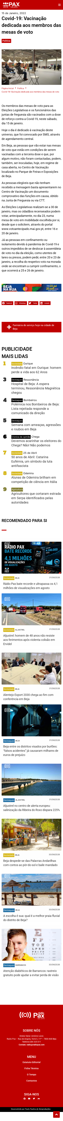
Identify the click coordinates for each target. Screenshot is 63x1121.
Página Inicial (8, 88)
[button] (59, 5)
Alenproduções (45, 1109)
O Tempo (31, 1074)
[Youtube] (29, 1099)
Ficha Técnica (31, 1068)
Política (6, 41)
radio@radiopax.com (35, 1045)
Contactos (31, 1080)
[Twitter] (34, 1099)
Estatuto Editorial (32, 1062)
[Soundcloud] (39, 1099)
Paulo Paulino (30, 1109)
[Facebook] (24, 1099)
